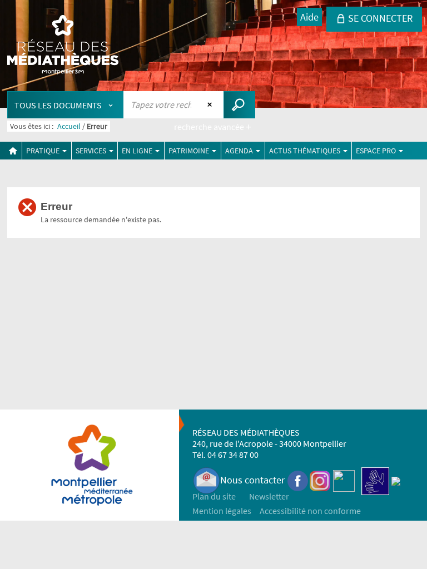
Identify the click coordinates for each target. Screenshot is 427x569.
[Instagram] (320, 479)
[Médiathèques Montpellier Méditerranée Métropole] (62, 45)
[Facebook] (298, 479)
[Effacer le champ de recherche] (211, 104)
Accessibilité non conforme (310, 510)
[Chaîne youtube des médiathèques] (344, 479)
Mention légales (221, 510)
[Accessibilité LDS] (375, 479)
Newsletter (269, 496)
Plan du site (214, 496)
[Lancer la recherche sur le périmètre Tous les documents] (239, 104)
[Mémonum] (395, 479)
